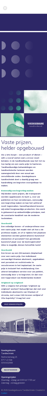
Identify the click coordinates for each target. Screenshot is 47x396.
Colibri (4, 393)
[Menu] (5, 8)
